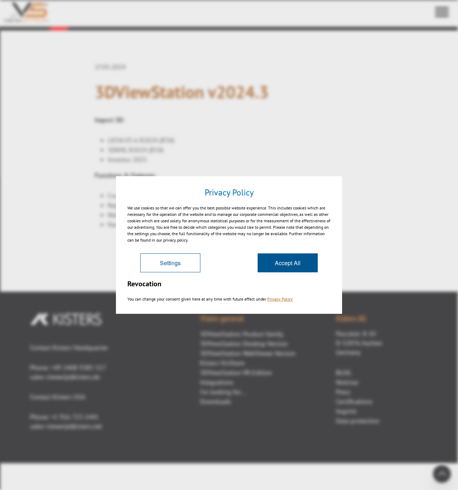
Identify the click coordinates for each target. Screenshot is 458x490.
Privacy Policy (280, 299)
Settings (170, 263)
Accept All (288, 263)
